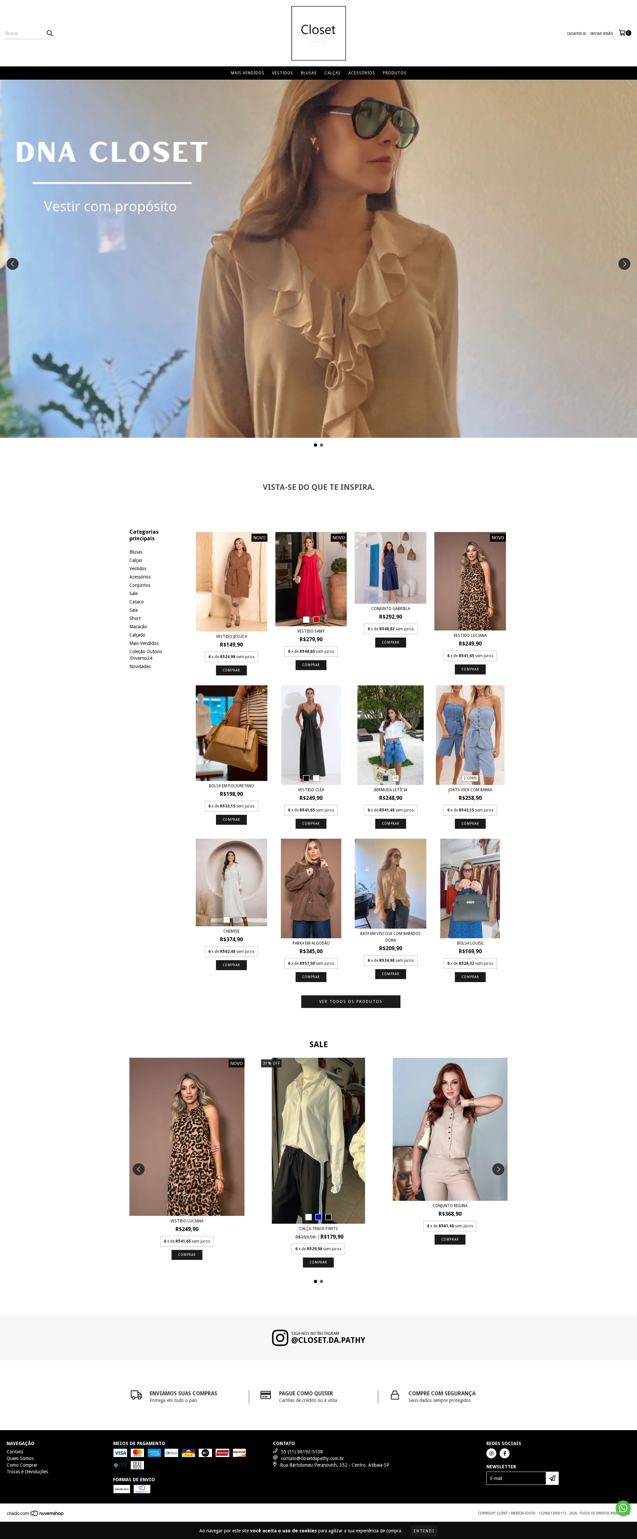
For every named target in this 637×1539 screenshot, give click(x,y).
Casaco (136, 601)
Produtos (394, 73)
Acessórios (361, 73)
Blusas (309, 73)
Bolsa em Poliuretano (231, 786)
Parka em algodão (311, 943)
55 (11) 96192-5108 (302, 1451)
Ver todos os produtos (351, 1001)
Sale (133, 593)
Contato (15, 1451)
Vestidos (282, 73)
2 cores (470, 778)
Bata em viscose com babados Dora (390, 937)
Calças (332, 73)
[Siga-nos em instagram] (491, 1453)
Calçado (137, 635)
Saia (133, 610)
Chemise (231, 931)
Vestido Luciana (470, 635)
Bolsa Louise (470, 943)
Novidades (140, 666)
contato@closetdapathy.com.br (312, 1458)
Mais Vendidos (247, 73)
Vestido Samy (311, 631)
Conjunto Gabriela (390, 608)
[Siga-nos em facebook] (505, 1453)
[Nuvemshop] (36, 1515)
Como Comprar (22, 1465)
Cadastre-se (576, 34)
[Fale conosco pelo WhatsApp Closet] (623, 1508)
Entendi (424, 1531)
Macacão (138, 626)
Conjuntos (139, 585)
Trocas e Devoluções (27, 1471)
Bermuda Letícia (390, 790)
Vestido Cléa (311, 790)
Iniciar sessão (602, 34)
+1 (395, 778)
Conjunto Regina (450, 1205)
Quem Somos (20, 1458)
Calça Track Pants (318, 1228)
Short (135, 618)
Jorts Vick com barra (470, 790)
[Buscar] (49, 33)
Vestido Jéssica (231, 636)
